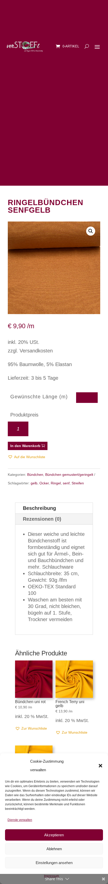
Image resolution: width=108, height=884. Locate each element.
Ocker (44, 483)
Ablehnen (54, 849)
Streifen (78, 483)
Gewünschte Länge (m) (39, 396)
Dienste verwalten (20, 820)
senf (66, 483)
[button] (100, 765)
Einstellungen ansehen (54, 863)
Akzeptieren (54, 835)
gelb (34, 483)
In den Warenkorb (25, 446)
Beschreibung (39, 508)
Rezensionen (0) (42, 519)
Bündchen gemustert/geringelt (69, 475)
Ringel (56, 483)
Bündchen (35, 475)
